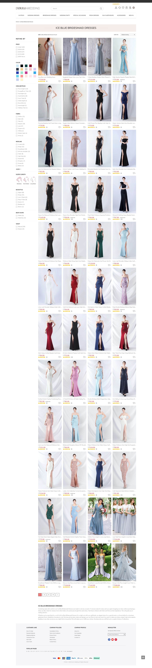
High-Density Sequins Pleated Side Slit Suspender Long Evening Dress (132, 77)
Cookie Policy (53, 641)
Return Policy (53, 639)
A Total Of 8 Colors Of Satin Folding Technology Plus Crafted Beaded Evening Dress (86, 399)
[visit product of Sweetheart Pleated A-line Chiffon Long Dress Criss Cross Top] (50, 562)
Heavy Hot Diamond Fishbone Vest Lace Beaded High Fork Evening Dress (58, 215)
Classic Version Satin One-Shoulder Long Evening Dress (128, 123)
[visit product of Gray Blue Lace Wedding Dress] (50, 56)
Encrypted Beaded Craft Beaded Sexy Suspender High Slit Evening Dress (108, 169)
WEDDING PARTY (65, 15)
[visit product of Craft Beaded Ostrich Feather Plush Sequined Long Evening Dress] (74, 516)
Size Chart (28, 639)
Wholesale (52, 637)
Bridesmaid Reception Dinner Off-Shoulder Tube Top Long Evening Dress (83, 445)
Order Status (77, 635)
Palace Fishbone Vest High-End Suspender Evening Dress (128, 445)
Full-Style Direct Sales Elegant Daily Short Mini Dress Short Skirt (56, 537)
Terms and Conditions (55, 633)
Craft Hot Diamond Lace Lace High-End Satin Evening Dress (79, 307)
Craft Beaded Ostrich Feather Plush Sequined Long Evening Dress (81, 537)
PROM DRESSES (94, 15)
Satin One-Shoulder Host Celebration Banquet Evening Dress (129, 169)
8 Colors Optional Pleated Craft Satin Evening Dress (77, 353)
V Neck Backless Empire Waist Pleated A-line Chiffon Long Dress (106, 77)
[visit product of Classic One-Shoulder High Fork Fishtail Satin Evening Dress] (74, 194)
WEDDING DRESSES (33, 15)
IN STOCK (21, 15)
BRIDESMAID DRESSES (49, 15)
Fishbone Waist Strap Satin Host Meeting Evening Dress (78, 261)
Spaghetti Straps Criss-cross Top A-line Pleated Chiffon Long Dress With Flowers (85, 77)
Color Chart (29, 641)
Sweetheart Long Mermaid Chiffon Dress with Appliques (103, 583)
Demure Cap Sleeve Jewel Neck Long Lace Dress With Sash (79, 583)
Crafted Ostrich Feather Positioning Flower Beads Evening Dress (56, 399)
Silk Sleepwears (108, 15)
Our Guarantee (78, 633)
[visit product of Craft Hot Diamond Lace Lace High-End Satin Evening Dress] (74, 286)
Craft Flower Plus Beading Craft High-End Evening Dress (103, 123)
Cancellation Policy (54, 631)
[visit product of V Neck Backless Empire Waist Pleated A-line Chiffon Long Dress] (99, 56)
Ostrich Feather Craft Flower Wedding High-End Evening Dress (80, 169)
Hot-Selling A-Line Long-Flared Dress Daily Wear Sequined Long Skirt (132, 399)
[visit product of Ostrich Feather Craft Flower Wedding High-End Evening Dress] (74, 148)
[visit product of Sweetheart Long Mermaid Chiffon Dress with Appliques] (99, 562)
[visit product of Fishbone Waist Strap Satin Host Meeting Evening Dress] (74, 240)
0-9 (65, 651)
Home (18, 21)
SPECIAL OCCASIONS (79, 15)
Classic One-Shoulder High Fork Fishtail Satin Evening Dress (79, 215)
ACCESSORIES (121, 15)
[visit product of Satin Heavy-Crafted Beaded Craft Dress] (50, 332)
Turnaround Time (30, 637)
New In (131, 15)
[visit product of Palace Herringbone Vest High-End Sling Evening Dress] (99, 470)
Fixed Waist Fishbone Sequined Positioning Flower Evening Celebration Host (109, 215)
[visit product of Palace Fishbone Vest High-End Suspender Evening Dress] (124, 424)
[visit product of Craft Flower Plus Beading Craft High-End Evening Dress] (99, 102)
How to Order (29, 631)
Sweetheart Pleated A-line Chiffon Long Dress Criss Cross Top (55, 583)
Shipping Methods (30, 635)
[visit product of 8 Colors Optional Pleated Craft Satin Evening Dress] (74, 332)
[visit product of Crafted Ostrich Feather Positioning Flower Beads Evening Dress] (50, 378)
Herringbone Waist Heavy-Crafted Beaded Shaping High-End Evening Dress (109, 307)
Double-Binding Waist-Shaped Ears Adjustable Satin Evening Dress (106, 399)
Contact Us (77, 637)
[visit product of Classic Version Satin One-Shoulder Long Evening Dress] (124, 102)
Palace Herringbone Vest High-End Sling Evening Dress (103, 491)
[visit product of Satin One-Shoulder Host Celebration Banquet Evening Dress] (124, 148)
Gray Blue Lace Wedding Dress (46, 77)
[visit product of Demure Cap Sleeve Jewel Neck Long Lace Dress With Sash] (74, 562)
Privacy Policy (53, 635)
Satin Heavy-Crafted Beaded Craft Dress (49, 353)
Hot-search (69, 651)
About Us (77, 631)
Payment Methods (30, 633)
